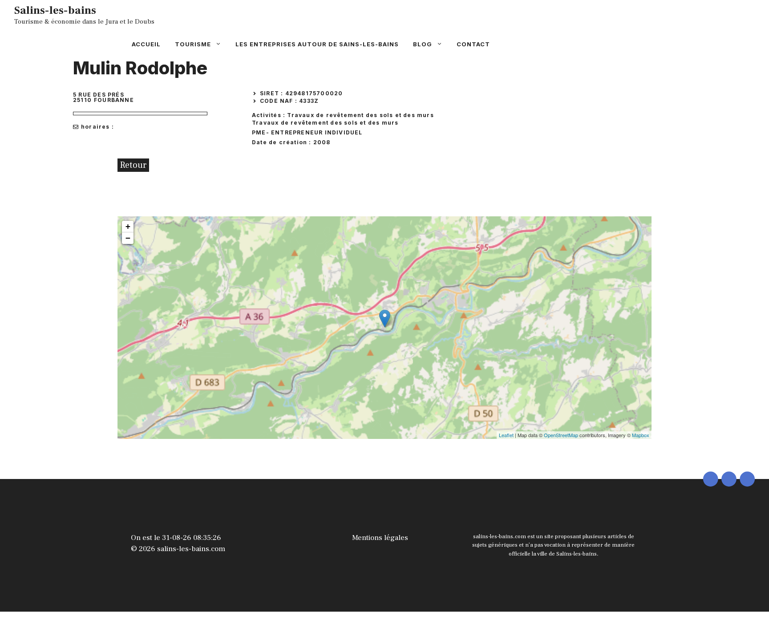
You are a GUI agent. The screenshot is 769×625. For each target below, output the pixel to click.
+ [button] (127, 226)
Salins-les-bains (55, 10)
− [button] (127, 238)
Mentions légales (380, 538)
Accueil (146, 44)
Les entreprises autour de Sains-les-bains (317, 44)
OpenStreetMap (561, 434)
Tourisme (193, 44)
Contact (473, 44)
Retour (133, 165)
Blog (422, 44)
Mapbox (640, 434)
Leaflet (506, 434)
